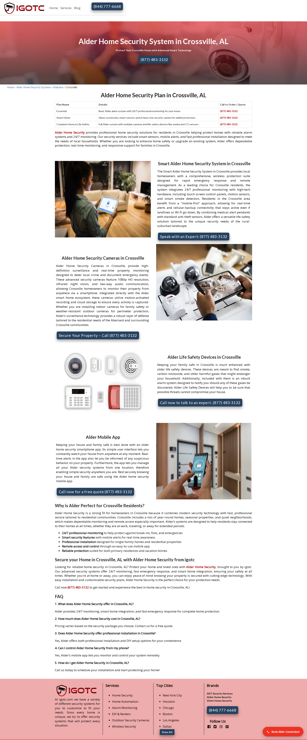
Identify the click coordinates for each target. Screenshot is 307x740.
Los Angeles (171, 720)
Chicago (168, 708)
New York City (172, 695)
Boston (168, 714)
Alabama (58, 87)
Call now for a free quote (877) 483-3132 (95, 491)
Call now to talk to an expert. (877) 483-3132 (200, 402)
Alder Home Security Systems (33, 87)
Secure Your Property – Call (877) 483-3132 (98, 335)
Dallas (167, 726)
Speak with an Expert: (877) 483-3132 (193, 236)
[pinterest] (225, 726)
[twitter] (213, 726)
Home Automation (125, 701)
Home (53, 8)
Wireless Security (124, 726)
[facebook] (207, 726)
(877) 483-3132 (154, 59)
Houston (169, 701)
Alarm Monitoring (124, 708)
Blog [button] (77, 8)
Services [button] (66, 8)
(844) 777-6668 (107, 6)
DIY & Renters (121, 714)
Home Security (122, 695)
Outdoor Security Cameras (130, 720)
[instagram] (219, 726)
